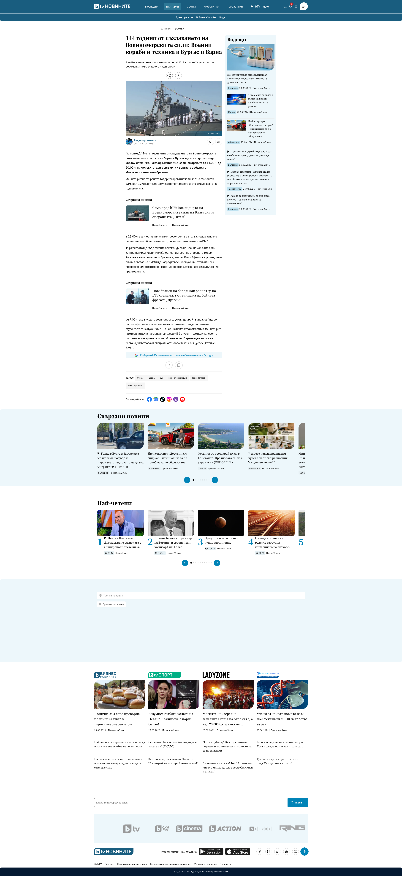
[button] (187, 480)
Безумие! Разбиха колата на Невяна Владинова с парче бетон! (170, 718)
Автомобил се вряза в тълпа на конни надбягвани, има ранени (260, 100)
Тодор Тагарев (198, 378)
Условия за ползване (205, 864)
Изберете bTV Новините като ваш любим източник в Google (176, 355)
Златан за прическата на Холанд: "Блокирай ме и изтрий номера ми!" (173, 761)
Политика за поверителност (132, 864)
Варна (152, 378)
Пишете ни (225, 864)
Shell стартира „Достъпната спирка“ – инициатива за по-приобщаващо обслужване (260, 129)
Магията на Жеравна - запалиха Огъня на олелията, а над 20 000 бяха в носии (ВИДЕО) (228, 719)
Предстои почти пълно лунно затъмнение (221, 540)
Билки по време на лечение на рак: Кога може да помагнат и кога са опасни (280, 744)
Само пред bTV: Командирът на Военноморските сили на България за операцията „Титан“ (183, 212)
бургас (140, 378)
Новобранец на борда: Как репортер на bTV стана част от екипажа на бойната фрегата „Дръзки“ (184, 295)
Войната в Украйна (206, 17)
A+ (218, 141)
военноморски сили (177, 378)
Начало (167, 28)
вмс (161, 378)
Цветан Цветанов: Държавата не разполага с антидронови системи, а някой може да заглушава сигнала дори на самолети (249, 177)
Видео (222, 17)
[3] (290, 6)
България (172, 6)
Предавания (234, 6)
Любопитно (211, 6)
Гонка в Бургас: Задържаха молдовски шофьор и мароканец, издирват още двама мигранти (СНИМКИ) (120, 460)
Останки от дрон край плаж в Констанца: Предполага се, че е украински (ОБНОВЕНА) (220, 457)
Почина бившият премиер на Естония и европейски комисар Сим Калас (173, 542)
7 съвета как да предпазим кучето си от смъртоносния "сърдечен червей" (268, 457)
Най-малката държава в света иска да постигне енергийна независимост (119, 744)
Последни (151, 6)
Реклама (109, 864)
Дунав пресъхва (184, 17)
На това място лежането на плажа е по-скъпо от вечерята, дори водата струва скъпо (118, 763)
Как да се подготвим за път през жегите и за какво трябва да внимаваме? (248, 199)
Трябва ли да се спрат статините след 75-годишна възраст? (279, 761)
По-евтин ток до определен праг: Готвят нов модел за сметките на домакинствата (247, 78)
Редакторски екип (145, 140)
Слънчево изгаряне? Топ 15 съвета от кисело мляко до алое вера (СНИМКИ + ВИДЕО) (228, 767)
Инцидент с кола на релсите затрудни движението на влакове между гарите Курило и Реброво (272, 542)
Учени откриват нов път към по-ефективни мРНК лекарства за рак (282, 718)
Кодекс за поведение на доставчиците (170, 864)
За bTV (98, 864)
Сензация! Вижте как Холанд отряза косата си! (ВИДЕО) (172, 744)
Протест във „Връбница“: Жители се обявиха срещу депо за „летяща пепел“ (249, 155)
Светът (191, 6)
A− (210, 141)
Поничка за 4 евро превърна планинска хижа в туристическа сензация (117, 718)
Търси (298, 802)
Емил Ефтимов (135, 385)
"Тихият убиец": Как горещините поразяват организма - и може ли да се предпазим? (227, 746)
